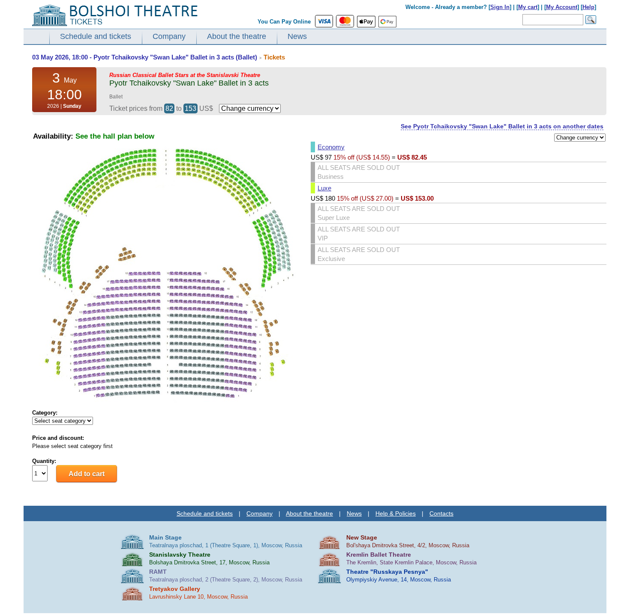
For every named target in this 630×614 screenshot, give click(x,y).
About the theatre (236, 36)
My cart (527, 7)
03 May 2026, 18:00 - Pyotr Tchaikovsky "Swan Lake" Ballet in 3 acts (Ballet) (144, 57)
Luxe (324, 188)
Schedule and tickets (95, 36)
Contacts (441, 513)
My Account (561, 7)
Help (588, 7)
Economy (331, 147)
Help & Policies (395, 513)
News (297, 36)
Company (169, 36)
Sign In (500, 7)
